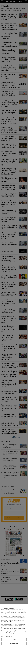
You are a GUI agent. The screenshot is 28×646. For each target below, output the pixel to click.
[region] (14, 625)
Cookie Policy (10, 621)
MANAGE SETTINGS (14, 643)
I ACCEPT (14, 639)
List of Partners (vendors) (6, 636)
